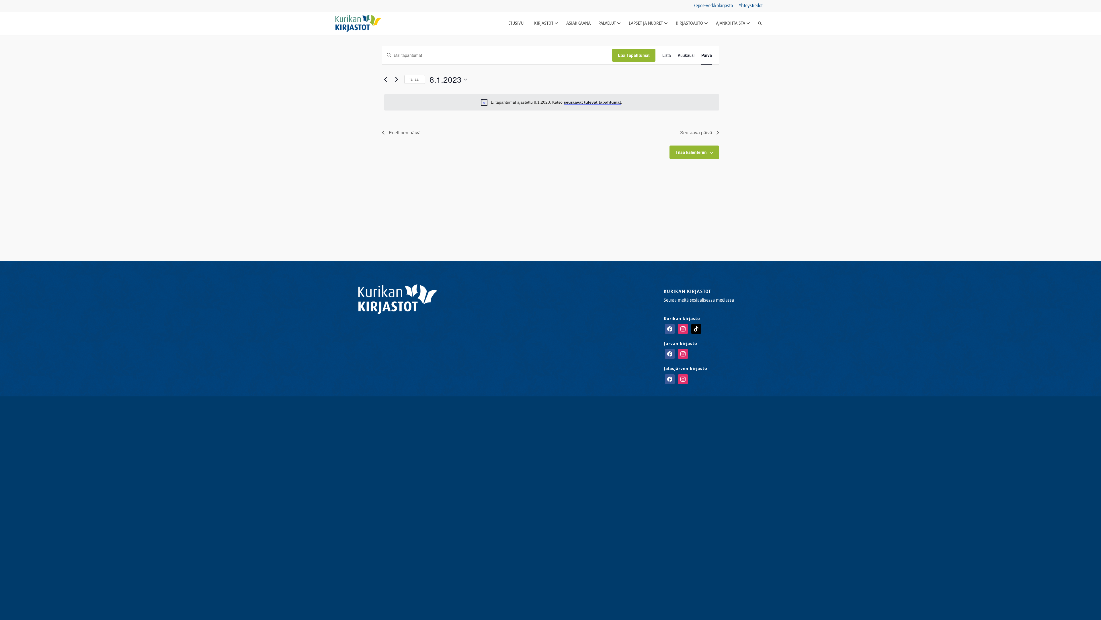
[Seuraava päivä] (396, 79)
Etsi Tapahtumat (634, 55)
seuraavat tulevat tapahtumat (592, 102)
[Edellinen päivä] (385, 79)
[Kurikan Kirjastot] (358, 23)
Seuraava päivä (696, 132)
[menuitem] (713, 6)
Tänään (415, 79)
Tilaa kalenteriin (691, 152)
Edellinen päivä (405, 132)
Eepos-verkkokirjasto (713, 6)
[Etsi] (760, 23)
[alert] (551, 102)
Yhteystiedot (751, 6)
